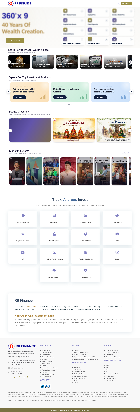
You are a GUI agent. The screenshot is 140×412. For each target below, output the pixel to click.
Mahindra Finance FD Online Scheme (86, 359)
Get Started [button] (14, 41)
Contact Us (77, 369)
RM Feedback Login (80, 376)
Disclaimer (109, 355)
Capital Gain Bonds (48, 357)
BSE (107, 367)
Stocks (44, 366)
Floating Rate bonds (48, 370)
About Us (77, 367)
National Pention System (50, 368)
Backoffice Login (79, 378)
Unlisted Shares (47, 352)
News (76, 383)
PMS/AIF (45, 372)
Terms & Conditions (112, 352)
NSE (107, 365)
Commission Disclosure (113, 357)
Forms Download (79, 372)
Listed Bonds (46, 355)
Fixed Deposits (47, 363)
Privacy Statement (112, 350)
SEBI (107, 369)
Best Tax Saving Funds (81, 352)
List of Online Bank (112, 374)
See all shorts (125, 153)
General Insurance (48, 374)
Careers (76, 350)
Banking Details (79, 374)
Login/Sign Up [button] (126, 3)
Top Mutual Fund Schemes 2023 (84, 357)
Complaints (109, 380)
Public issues (110, 376)
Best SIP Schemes (80, 355)
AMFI (107, 372)
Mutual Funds (46, 350)
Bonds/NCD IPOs (47, 361)
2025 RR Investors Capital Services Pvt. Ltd (65, 410)
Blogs (76, 380)
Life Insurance (46, 377)
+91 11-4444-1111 (16, 374)
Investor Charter (111, 378)
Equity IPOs (45, 359)
